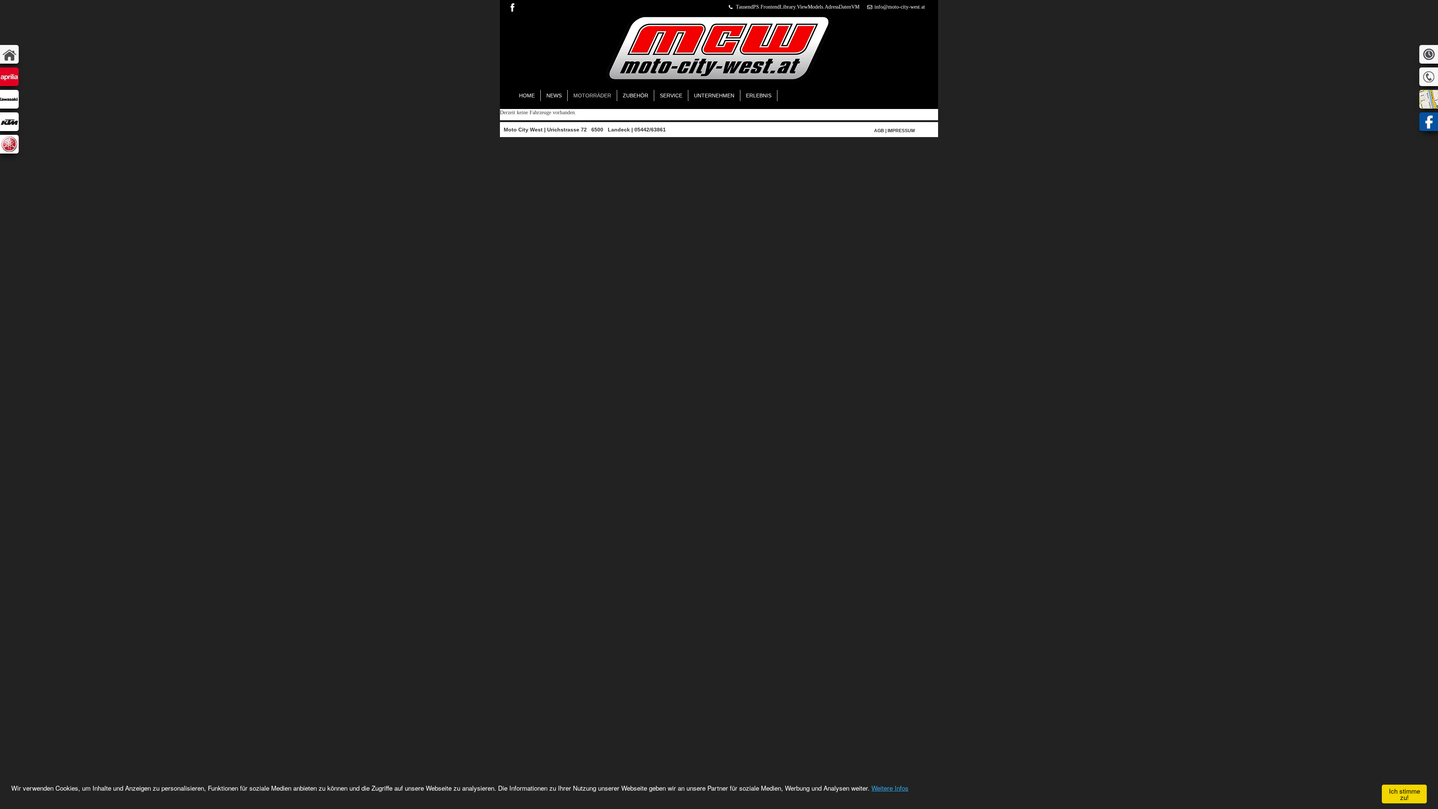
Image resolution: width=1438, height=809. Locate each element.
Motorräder (592, 96)
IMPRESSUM (901, 130)
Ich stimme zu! (1404, 794)
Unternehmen (714, 96)
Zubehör (635, 96)
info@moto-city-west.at (899, 7)
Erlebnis (758, 96)
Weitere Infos (889, 788)
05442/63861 (650, 130)
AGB (879, 130)
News (554, 96)
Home (527, 96)
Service (671, 96)
